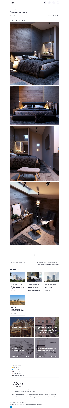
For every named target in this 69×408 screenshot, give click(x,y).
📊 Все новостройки (16, 369)
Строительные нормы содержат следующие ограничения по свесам (46, 350)
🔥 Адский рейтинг (16, 365)
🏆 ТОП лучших (15, 364)
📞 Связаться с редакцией (18, 375)
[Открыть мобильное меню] (58, 2)
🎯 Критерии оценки (16, 373)
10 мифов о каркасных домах (20, 327)
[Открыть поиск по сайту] (53, 2)
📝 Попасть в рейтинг (17, 371)
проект (12, 248)
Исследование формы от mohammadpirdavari (19, 349)
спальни (19, 248)
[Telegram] (11, 407)
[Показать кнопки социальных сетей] (45, 2)
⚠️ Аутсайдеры (15, 367)
